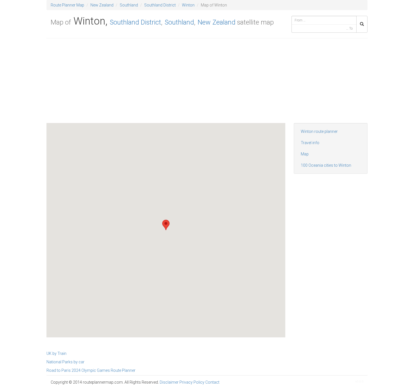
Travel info (310, 142)
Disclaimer (169, 382)
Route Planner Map (67, 5)
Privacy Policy (191, 382)
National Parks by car (65, 362)
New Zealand (101, 5)
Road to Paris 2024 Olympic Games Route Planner (90, 370)
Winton (188, 5)
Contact (212, 382)
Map (305, 154)
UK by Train (56, 353)
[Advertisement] (207, 83)
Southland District (160, 5)
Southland (129, 5)
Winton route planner (319, 131)
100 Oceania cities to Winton (326, 165)
